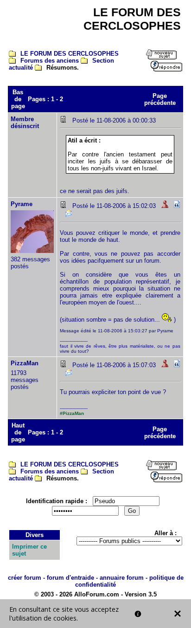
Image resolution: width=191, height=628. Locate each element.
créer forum (24, 577)
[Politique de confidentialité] (137, 613)
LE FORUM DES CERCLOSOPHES (69, 53)
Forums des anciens (49, 60)
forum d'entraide (70, 577)
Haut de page (18, 432)
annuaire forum (122, 577)
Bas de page (18, 99)
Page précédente (160, 99)
